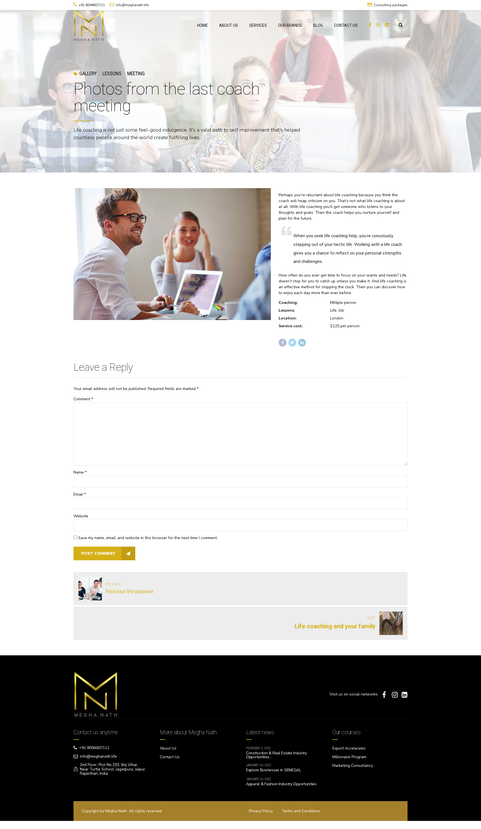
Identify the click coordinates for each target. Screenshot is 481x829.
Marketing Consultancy (352, 765)
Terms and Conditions (301, 811)
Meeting (136, 73)
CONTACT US (346, 25)
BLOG (318, 25)
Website (80, 516)
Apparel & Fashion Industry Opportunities (281, 784)
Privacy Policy (261, 811)
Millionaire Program (349, 757)
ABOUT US (228, 25)
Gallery (88, 73)
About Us (168, 748)
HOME (202, 25)
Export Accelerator (349, 748)
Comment (83, 399)
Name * (80, 472)
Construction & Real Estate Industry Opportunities (276, 755)
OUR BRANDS (290, 25)
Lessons (111, 73)
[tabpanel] (172, 254)
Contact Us (170, 757)
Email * (79, 494)
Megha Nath (116, 811)
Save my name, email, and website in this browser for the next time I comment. (148, 537)
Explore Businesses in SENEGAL (273, 770)
